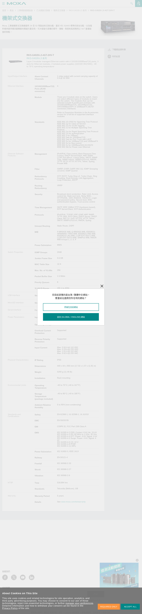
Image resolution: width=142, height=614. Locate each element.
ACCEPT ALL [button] (130, 607)
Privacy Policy (10, 608)
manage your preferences (79, 603)
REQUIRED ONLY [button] (108, 607)
